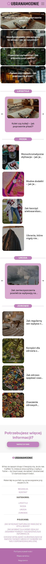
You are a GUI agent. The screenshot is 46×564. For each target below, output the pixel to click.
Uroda (23, 257)
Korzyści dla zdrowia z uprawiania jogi (33, 349)
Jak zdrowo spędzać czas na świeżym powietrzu (33, 377)
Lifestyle (23, 91)
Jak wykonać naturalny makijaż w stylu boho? (23, 525)
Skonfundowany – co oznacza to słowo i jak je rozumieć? (23, 38)
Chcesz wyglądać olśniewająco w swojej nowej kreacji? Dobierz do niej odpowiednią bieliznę (23, 539)
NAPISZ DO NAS (23, 444)
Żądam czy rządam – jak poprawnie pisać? (23, 74)
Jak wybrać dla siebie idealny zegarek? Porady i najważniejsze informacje (23, 531)
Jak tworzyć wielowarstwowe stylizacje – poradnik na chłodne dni (34, 210)
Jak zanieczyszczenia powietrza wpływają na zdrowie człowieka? (23, 292)
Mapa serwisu (23, 556)
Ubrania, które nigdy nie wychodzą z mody (34, 237)
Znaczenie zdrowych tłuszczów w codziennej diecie (33, 404)
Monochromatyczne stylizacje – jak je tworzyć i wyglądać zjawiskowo (32, 156)
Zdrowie (23, 306)
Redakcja (23, 489)
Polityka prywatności (23, 551)
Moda (23, 139)
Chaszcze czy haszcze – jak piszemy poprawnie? (23, 57)
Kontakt (23, 492)
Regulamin (23, 560)
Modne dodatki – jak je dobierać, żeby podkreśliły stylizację (35, 183)
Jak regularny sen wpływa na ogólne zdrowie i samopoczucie (34, 322)
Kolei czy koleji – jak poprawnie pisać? (23, 19)
